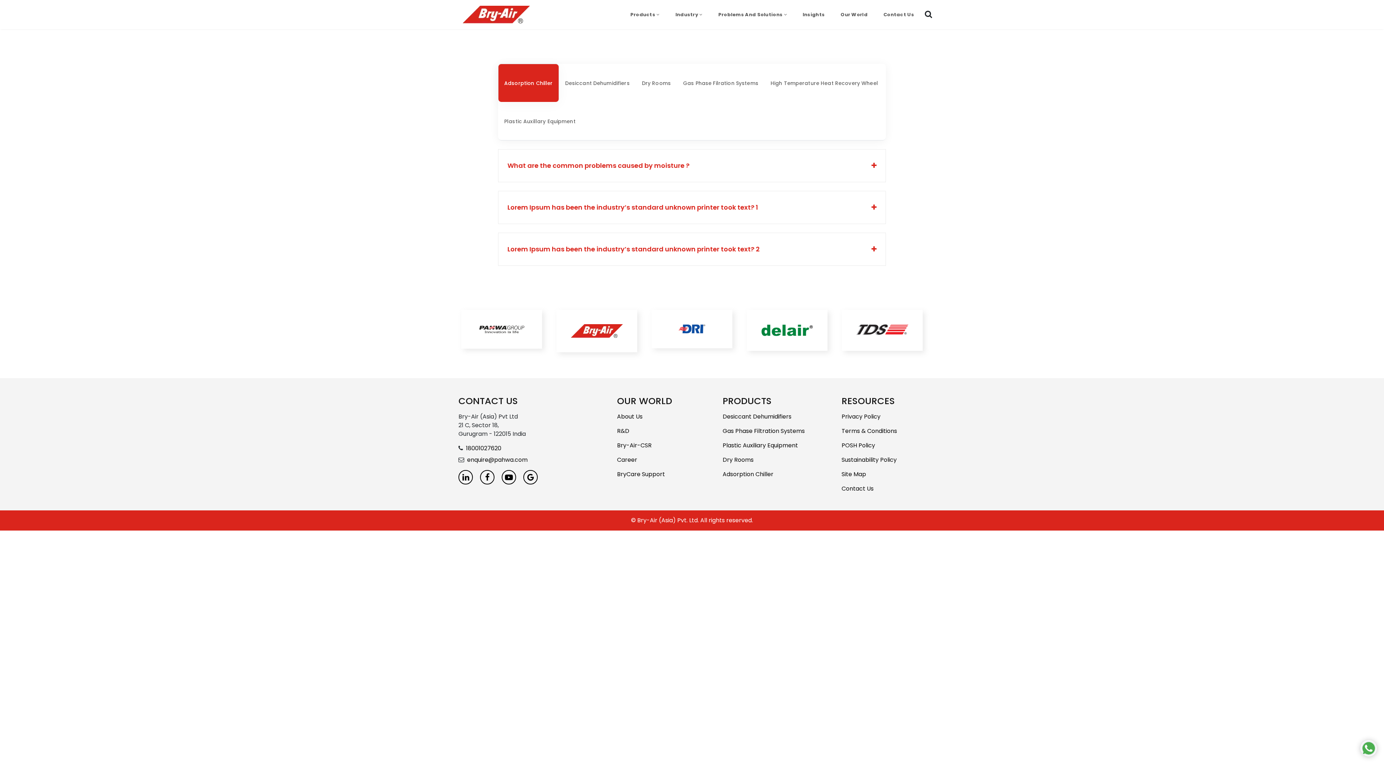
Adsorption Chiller (748, 474)
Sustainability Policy (869, 460)
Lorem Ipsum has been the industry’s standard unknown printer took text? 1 (632, 207)
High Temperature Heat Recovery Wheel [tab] (824, 83)
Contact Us (898, 14)
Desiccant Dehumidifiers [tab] (597, 83)
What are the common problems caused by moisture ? (598, 165)
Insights (814, 14)
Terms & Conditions (869, 431)
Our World (854, 14)
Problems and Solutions (751, 14)
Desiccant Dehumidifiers (757, 416)
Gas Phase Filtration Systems (764, 431)
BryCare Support (641, 474)
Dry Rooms (738, 460)
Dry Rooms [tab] (656, 83)
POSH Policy (858, 445)
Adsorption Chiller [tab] (528, 83)
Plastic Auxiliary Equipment (760, 445)
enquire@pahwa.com (497, 460)
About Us (630, 416)
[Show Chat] (1369, 748)
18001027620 (483, 448)
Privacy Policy (861, 416)
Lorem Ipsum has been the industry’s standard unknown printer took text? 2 (633, 249)
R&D (623, 431)
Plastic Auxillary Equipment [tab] (540, 121)
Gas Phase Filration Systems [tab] (720, 83)
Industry (687, 14)
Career (627, 460)
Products (643, 14)
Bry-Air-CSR (634, 445)
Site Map (854, 474)
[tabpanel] (692, 207)
